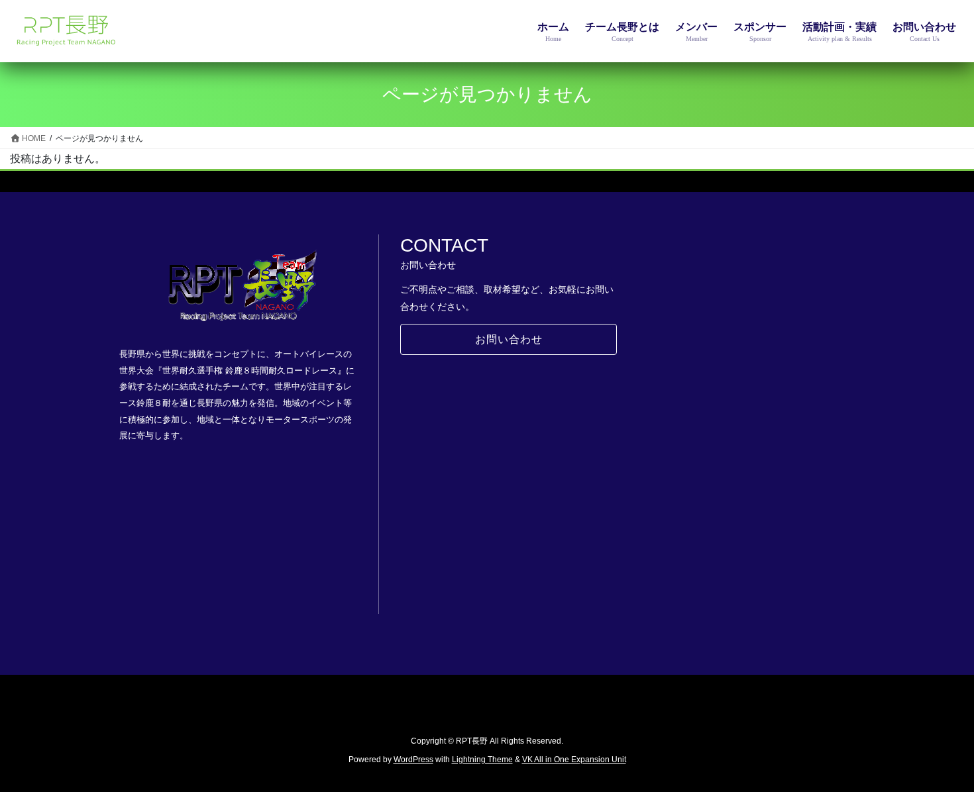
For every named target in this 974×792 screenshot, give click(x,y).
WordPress (413, 759)
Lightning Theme (482, 759)
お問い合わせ (509, 339)
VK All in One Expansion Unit (574, 759)
